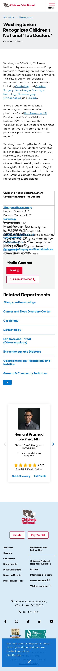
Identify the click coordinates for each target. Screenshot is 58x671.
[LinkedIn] (40, 621)
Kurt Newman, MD (35, 113)
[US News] (15, 635)
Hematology (22, 90)
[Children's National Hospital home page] (19, 6)
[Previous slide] (4, 444)
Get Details (14, 655)
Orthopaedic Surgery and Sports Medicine (28, 249)
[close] (29, 662)
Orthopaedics (12, 98)
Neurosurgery (27, 94)
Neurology (10, 94)
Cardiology (22, 86)
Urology (32, 98)
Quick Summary (21, 476)
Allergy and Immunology (17, 207)
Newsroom (26, 17)
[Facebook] (5, 621)
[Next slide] (53, 444)
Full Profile (40, 476)
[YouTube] (51, 621)
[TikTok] (28, 621)
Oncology (37, 90)
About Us (9, 17)
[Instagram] (17, 621)
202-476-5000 (30, 612)
